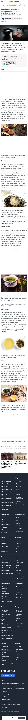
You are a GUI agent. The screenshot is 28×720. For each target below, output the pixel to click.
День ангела (19, 623)
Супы (17, 652)
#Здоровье (8, 446)
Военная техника (7, 601)
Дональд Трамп (6, 614)
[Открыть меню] (2, 2)
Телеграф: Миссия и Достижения (11, 704)
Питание (18, 543)
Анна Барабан (8, 18)
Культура (18, 570)
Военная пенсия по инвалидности (7, 655)
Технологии (5, 541)
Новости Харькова (7, 484)
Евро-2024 (19, 528)
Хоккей (18, 525)
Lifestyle (17, 556)
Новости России (6, 565)
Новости (3, 478)
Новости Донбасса (7, 502)
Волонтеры (5, 599)
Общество (18, 478)
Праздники (18, 607)
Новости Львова (6, 491)
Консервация (19, 649)
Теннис (18, 523)
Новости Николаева (5, 508)
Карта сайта (5, 702)
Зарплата (18, 481)
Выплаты (18, 486)
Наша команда (6, 699)
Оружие (4, 596)
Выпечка (18, 646)
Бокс (17, 520)
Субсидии (19, 489)
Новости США (6, 562)
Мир (2, 556)
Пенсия (3, 643)
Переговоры (5, 593)
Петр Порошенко (7, 630)
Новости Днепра (6, 486)
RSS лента (5, 707)
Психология (19, 549)
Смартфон (5, 551)
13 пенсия (5, 646)
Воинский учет (20, 597)
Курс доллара (6, 530)
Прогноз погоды (20, 504)
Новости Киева (6, 481)
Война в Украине (6, 583)
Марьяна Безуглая (7, 635)
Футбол (18, 517)
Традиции (18, 618)
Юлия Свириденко (7, 638)
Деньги (4, 519)
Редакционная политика (8, 686)
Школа (18, 494)
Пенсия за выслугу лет (7, 663)
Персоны (4, 607)
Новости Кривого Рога (7, 499)
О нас (3, 680)
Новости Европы (7, 560)
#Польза (10, 448)
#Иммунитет (22, 446)
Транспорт (5, 522)
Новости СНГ (6, 568)
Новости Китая (6, 570)
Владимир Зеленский (5, 610)
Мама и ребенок (20, 541)
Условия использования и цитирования (13, 688)
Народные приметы (19, 615)
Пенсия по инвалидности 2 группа (6, 651)
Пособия (18, 501)
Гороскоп (18, 560)
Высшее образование (19, 498)
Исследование (20, 551)
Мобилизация (19, 583)
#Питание (14, 446)
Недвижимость (6, 524)
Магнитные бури (20, 576)
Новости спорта (20, 514)
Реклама (4, 691)
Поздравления (20, 578)
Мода (17, 565)
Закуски (18, 660)
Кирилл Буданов (6, 627)
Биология (5, 546)
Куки (13, 717)
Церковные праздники (19, 610)
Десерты (18, 654)
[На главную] (14, 2)
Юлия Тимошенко (7, 633)
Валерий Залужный (5, 624)
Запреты (18, 621)
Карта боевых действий (6, 587)
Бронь (17, 589)
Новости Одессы (7, 489)
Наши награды (6, 694)
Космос (4, 543)
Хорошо (21, 717)
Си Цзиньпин (6, 617)
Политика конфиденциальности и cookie (13, 683)
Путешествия (20, 568)
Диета (17, 546)
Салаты (18, 657)
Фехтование (19, 531)
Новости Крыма (6, 505)
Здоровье (18, 537)
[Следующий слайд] (26, 5)
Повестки (18, 587)
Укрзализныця (6, 532)
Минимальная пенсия (6, 659)
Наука (3, 537)
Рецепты (17, 643)
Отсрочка (18, 592)
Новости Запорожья (5, 495)
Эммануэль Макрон (5, 620)
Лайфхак (18, 573)
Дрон (3, 549)
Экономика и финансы (5, 515)
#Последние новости (20, 448)
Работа (18, 484)
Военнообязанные (21, 595)
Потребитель (19, 562)
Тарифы (4, 527)
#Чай (6, 448)
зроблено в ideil (5, 714)
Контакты (4, 696)
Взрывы (4, 591)
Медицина (19, 491)
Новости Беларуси (7, 573)
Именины (18, 626)
